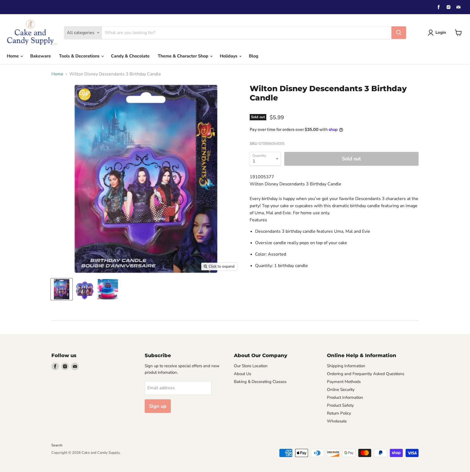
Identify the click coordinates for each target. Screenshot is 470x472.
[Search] (398, 32)
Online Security (341, 389)
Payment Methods (344, 381)
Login (440, 32)
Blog (253, 56)
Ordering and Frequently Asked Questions (365, 373)
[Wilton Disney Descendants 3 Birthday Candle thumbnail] (61, 289)
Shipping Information (346, 366)
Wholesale (337, 421)
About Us (242, 373)
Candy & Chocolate (130, 56)
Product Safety (340, 405)
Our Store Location (251, 366)
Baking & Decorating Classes (260, 381)
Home (13, 56)
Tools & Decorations (80, 56)
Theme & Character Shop (183, 56)
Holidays (229, 56)
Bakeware (40, 56)
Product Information (345, 397)
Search (56, 445)
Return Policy (339, 413)
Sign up (157, 406)
